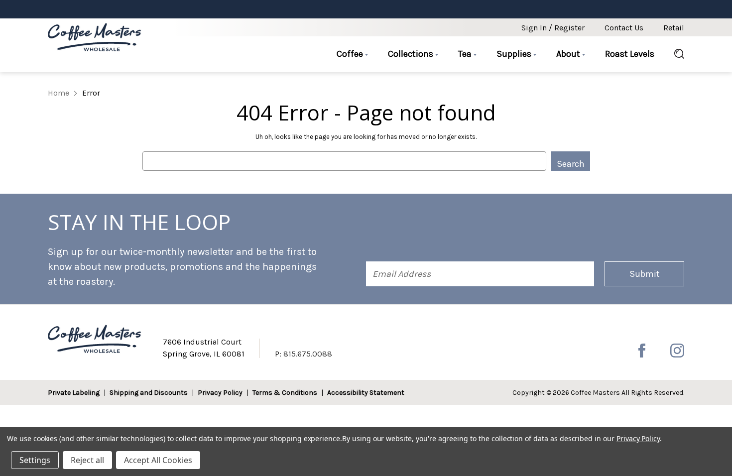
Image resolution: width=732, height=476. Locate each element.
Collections (411, 53)
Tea (466, 53)
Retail (673, 27)
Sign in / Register (553, 27)
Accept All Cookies (158, 460)
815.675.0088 (307, 353)
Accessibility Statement (365, 392)
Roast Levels (629, 53)
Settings (34, 460)
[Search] (674, 54)
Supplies (514, 53)
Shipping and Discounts (149, 392)
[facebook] (642, 350)
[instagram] (677, 350)
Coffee (351, 53)
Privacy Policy (220, 392)
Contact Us (624, 27)
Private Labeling (74, 392)
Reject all (87, 460)
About (569, 53)
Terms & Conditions (284, 392)
